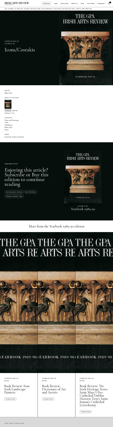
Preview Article (10, 399)
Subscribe (46, 3)
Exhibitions (8, 125)
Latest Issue (64, 3)
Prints (7, 130)
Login (55, 3)
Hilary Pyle (8, 93)
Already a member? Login (14, 196)
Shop (82, 3)
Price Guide (90, 3)
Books (6, 381)
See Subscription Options (14, 192)
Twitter (14, 137)
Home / (7, 423)
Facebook (8, 137)
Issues (11, 423)
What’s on (74, 3)
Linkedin (21, 137)
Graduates (100, 3)
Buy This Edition (31, 192)
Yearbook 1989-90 (12, 41)
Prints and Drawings (12, 120)
